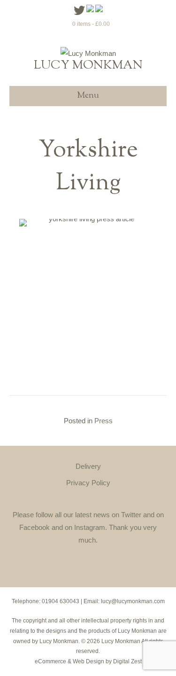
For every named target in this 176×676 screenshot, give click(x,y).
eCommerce (50, 661)
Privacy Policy (88, 483)
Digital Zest (127, 661)
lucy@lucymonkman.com (133, 601)
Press (103, 421)
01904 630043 (60, 601)
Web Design (88, 661)
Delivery (88, 466)
